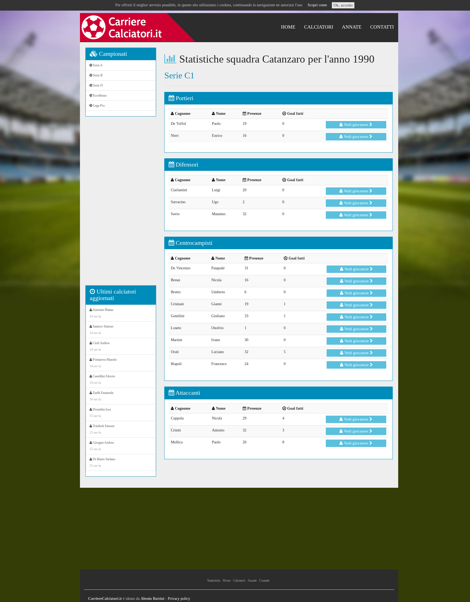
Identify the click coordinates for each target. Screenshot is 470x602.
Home (288, 27)
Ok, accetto (343, 5)
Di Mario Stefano (102, 462)
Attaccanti (187, 392)
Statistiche (213, 580)
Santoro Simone (101, 330)
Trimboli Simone (102, 429)
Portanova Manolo (103, 363)
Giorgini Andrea (101, 446)
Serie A (97, 65)
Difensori (186, 164)
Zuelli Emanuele (101, 396)
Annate (351, 27)
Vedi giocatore (356, 124)
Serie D (97, 85)
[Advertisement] (120, 203)
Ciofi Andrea (99, 346)
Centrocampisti (193, 242)
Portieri (183, 98)
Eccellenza (99, 95)
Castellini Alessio (102, 379)
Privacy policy (179, 599)
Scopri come (317, 5)
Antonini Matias (101, 313)
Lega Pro (98, 105)
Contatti (382, 27)
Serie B (97, 75)
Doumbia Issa (100, 412)
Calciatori (318, 27)
